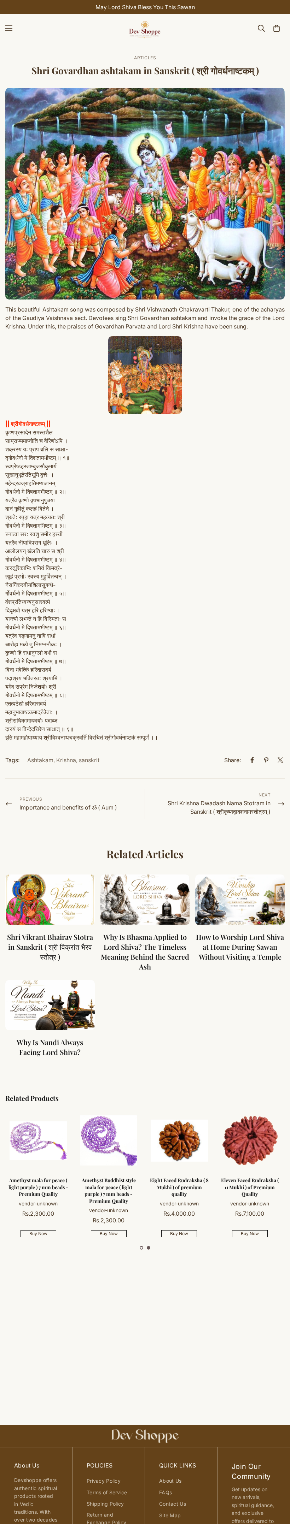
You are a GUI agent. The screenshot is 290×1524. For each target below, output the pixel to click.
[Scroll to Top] (276, 1485)
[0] (276, 28)
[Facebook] (252, 760)
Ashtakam (40, 760)
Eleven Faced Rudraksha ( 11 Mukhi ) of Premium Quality (250, 1187)
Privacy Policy (104, 1481)
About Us (170, 1481)
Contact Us (172, 1504)
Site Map (170, 1515)
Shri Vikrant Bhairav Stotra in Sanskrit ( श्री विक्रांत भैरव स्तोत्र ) (50, 946)
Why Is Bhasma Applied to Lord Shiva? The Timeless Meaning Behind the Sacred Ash (145, 951)
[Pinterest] (266, 760)
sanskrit (89, 760)
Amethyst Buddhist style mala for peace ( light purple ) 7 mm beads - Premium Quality (109, 1190)
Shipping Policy (105, 1504)
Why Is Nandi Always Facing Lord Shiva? (50, 1047)
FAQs (165, 1492)
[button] (141, 1248)
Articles (145, 57)
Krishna (66, 760)
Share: (232, 760)
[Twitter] (280, 760)
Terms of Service (107, 1492)
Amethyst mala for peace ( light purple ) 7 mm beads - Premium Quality (38, 1187)
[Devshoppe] (145, 28)
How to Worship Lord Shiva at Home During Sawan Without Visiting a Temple (240, 946)
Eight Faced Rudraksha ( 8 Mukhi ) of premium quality (179, 1187)
